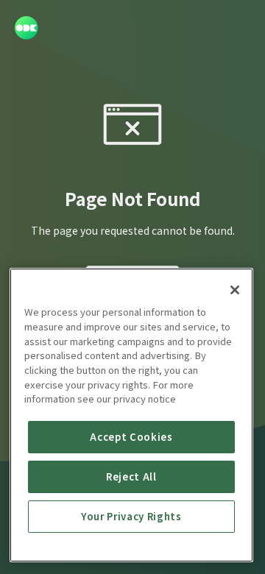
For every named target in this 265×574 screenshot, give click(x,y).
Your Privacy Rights (131, 516)
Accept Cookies (131, 437)
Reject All (131, 476)
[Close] (235, 290)
